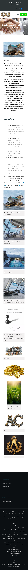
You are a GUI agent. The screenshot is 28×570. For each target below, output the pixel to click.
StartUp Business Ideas (14, 549)
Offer (9, 9)
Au (23, 543)
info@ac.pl (18, 2)
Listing (14, 545)
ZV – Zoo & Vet (6, 534)
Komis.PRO (9, 536)
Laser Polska (20, 527)
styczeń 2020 (6, 486)
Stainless (6, 530)
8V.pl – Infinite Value (9, 543)
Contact (13, 9)
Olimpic (25, 534)
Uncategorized (7, 501)
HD (20, 532)
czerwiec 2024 (7, 483)
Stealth (14, 534)
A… (14, 558)
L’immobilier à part (15, 553)
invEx (22, 545)
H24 (18, 545)
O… (14, 562)
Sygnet (19, 534)
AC (6, 9)
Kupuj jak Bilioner (20, 538)
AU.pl (22, 182)
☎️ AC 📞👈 (23, 14)
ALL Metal (13, 530)
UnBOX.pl (8, 545)
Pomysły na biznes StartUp (14, 551)
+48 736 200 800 (14, 4)
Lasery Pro (19, 530)
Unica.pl (19, 543)
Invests (14, 547)
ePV (23, 532)
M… (14, 560)
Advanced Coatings (10, 532)
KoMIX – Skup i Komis (8, 538)
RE (17, 532)
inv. (11, 9)
